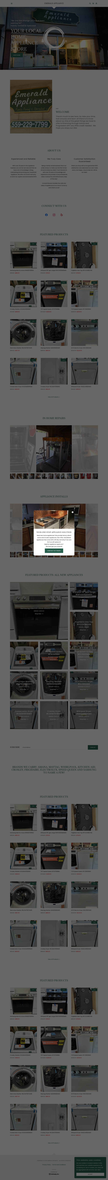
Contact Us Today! (54, 551)
